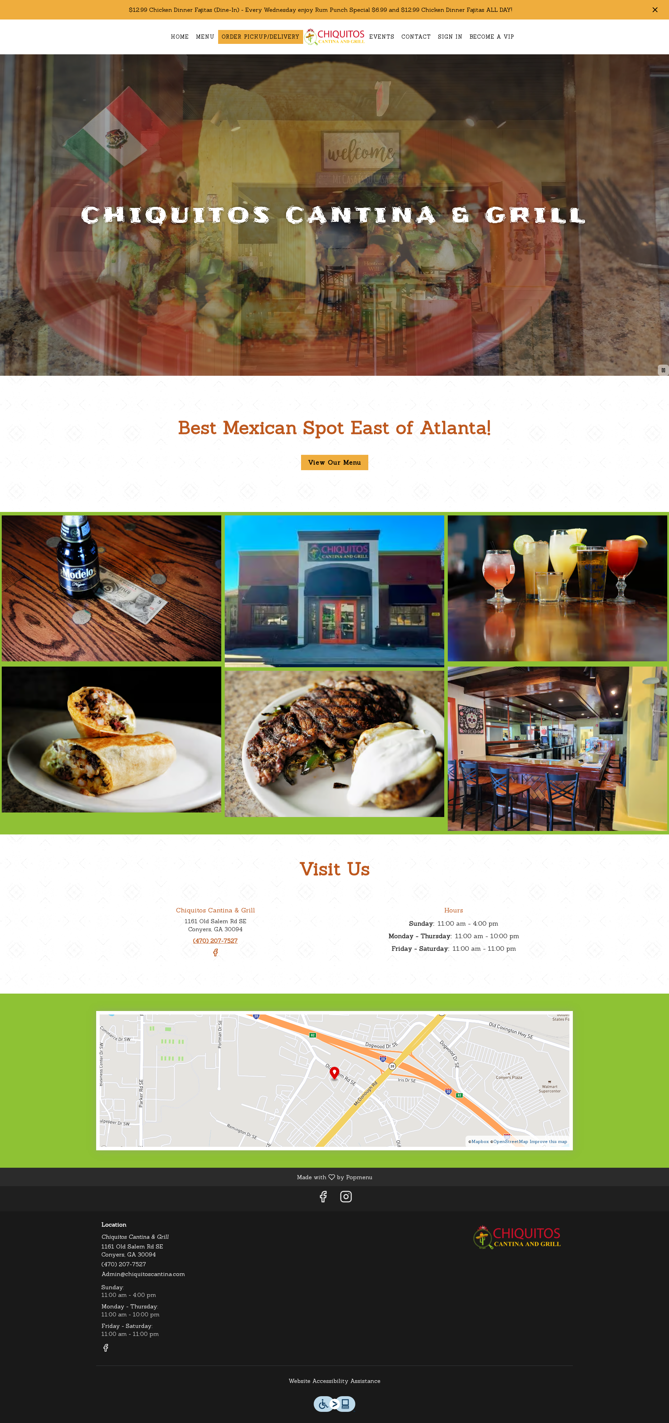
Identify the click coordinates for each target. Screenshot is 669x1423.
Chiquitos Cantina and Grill (517, 1237)
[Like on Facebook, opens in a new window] (215, 955)
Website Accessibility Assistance (334, 1380)
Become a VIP (492, 36)
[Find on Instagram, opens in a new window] (346, 1198)
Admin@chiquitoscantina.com (143, 1273)
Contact (416, 36)
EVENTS (381, 36)
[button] (111, 589)
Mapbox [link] (480, 1141)
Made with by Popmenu (188, 1176)
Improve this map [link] (548, 1141)
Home (180, 36)
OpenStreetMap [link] (510, 1141)
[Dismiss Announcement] (655, 9)
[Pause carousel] (663, 370)
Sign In (450, 36)
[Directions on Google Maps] (334, 1079)
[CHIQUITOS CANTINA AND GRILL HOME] (334, 37)
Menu (205, 36)
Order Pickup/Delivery (261, 36)
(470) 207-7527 (123, 1264)
